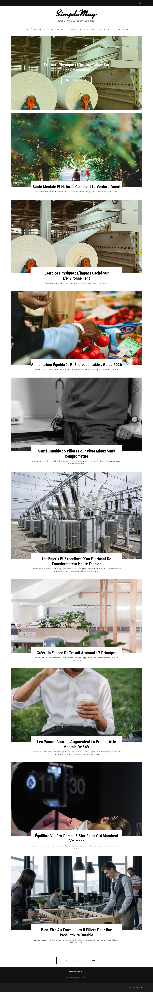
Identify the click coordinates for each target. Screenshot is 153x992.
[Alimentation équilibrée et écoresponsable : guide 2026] (76, 328)
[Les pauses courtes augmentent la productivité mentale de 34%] (76, 705)
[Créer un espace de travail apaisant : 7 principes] (76, 616)
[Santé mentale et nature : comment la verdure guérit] (76, 150)
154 (86, 960)
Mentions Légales (73, 978)
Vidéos (83, 978)
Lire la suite (76, 80)
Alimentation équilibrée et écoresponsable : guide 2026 (76, 364)
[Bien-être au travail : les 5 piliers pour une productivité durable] (76, 893)
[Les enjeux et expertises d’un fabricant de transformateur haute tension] (76, 515)
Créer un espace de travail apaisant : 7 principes (76, 652)
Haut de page (133, 987)
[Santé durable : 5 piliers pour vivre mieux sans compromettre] (76, 414)
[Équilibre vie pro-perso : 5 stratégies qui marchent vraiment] (76, 799)
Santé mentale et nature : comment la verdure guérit (77, 186)
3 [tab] (132, 71)
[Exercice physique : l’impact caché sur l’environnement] (76, 236)
